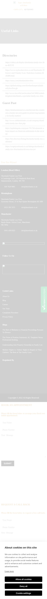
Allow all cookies (24, 579)
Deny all (23, 586)
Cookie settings (23, 593)
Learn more (9, 571)
